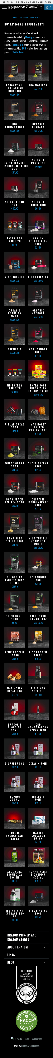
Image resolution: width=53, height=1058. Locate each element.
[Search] (41, 7)
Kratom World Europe (30, 1045)
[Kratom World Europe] (26, 7)
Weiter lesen (18, 52)
